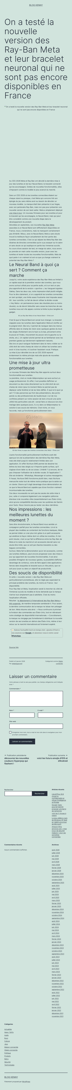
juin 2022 (55, 998)
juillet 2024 (56, 924)
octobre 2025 (57, 880)
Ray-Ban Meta (48, 225)
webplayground (17, 663)
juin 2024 (55, 927)
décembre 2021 (57, 1013)
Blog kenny (36, 5)
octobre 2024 (57, 915)
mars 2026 (56, 865)
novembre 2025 (58, 877)
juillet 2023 (56, 960)
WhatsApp (16, 636)
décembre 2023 (58, 945)
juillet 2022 (56, 995)
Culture (7, 1041)
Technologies (9, 1065)
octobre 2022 (57, 987)
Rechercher (8, 790)
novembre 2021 (57, 1016)
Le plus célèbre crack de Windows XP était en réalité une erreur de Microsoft (59, 821)
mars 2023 (56, 972)
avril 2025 (55, 897)
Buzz (6, 1038)
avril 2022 (55, 1004)
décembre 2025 (58, 874)
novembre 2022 (58, 984)
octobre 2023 (57, 951)
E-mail (41, 710)
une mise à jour (15, 213)
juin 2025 (55, 891)
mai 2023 (55, 966)
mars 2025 (56, 900)
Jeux (6, 1044)
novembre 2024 (58, 912)
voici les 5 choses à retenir (59, 814)
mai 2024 (55, 930)
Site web (12, 721)
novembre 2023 (58, 948)
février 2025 (56, 903)
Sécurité (7, 1062)
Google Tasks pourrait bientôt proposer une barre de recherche (59, 808)
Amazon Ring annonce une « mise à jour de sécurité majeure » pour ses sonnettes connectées (59, 832)
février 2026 (56, 868)
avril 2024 (55, 933)
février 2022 (56, 1007)
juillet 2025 (56, 888)
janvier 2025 (56, 906)
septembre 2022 (58, 989)
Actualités (8, 1029)
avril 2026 (55, 862)
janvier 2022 (56, 1010)
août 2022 (55, 993)
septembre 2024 (58, 918)
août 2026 (55, 850)
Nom (11, 710)
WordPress (26, 1082)
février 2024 (56, 939)
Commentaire (15, 689)
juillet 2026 (56, 853)
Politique (7, 1053)
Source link (14, 647)
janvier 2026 (56, 871)
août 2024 (56, 921)
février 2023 (56, 975)
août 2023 (55, 957)
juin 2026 (55, 856)
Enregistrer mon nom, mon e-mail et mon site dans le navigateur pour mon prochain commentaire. (37, 733)
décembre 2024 (58, 909)
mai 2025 (55, 894)
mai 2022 (55, 1001)
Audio (6, 1035)
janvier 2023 (56, 978)
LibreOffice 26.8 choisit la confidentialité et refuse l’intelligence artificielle (59, 798)
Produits (7, 1056)
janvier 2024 (56, 942)
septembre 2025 (58, 883)
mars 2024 (56, 936)
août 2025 (55, 885)
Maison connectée (11, 1047)
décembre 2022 (58, 981)
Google (28, 633)
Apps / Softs (9, 1032)
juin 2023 (55, 963)
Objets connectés (10, 1050)
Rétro (6, 1059)
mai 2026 (55, 859)
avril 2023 (55, 969)
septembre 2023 (58, 954)
